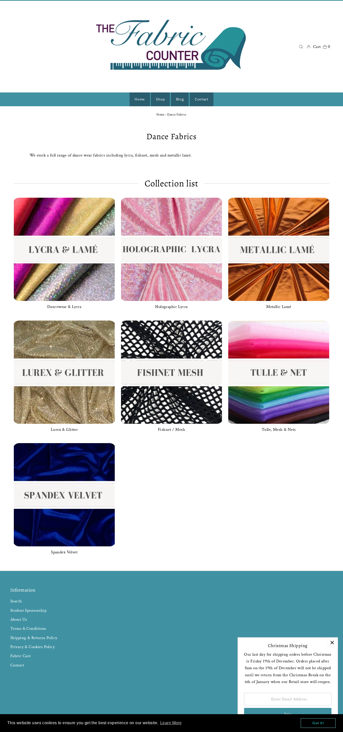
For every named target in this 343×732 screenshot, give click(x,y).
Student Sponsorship (28, 610)
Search (16, 601)
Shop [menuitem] (160, 99)
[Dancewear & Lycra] (64, 248)
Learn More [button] (171, 723)
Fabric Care (20, 656)
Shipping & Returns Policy (34, 638)
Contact (17, 665)
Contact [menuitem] (201, 99)
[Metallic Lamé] (278, 248)
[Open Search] (301, 46)
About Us (18, 619)
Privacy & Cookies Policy (32, 647)
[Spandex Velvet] (64, 493)
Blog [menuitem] (180, 99)
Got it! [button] (318, 723)
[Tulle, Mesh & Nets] (278, 371)
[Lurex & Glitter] (64, 371)
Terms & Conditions (28, 628)
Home (160, 115)
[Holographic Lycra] (171, 248)
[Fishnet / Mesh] (171, 371)
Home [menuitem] (140, 99)
